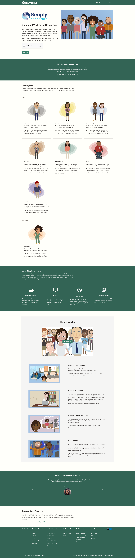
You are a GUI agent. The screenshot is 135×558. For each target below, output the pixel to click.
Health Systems (51, 540)
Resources (50, 546)
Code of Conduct (108, 555)
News (92, 535)
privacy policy (75, 74)
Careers (93, 538)
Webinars (34, 543)
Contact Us (25, 528)
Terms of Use (76, 555)
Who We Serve (51, 533)
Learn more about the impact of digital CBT (33, 522)
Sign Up (34, 535)
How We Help (67, 533)
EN (99, 2)
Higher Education (52, 543)
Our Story (94, 533)
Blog (64, 535)
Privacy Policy (85, 555)
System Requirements (96, 555)
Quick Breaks (36, 540)
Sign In (110, 2)
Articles (34, 538)
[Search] (102, 2)
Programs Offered (81, 542)
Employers (50, 538)
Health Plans (50, 535)
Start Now (25, 52)
